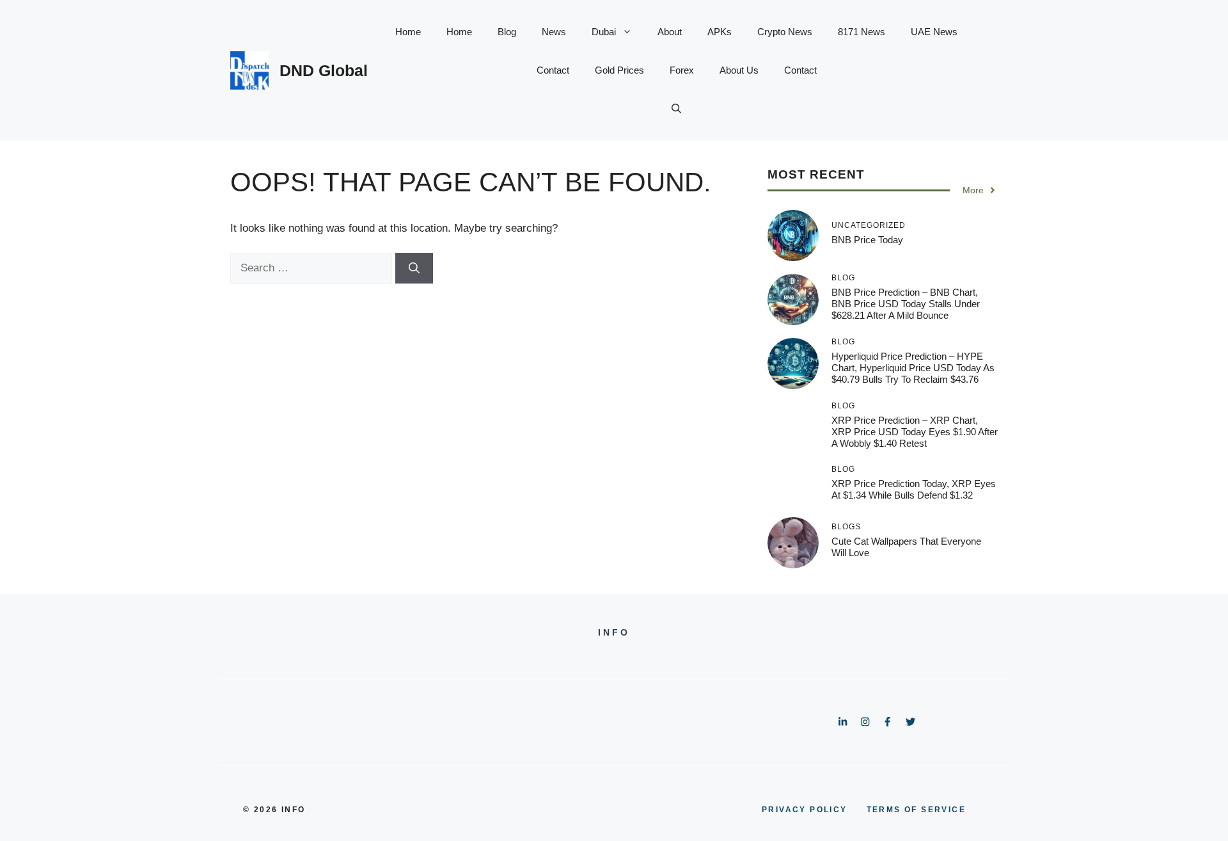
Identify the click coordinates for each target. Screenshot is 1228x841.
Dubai (604, 31)
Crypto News (784, 31)
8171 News (861, 31)
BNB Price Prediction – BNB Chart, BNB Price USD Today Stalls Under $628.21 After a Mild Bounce (905, 304)
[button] (676, 109)
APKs (719, 31)
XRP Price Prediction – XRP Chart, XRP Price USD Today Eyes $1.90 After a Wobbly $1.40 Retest (914, 432)
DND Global (323, 70)
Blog (507, 31)
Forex (682, 70)
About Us (739, 70)
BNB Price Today (867, 239)
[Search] (414, 268)
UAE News (934, 31)
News (554, 31)
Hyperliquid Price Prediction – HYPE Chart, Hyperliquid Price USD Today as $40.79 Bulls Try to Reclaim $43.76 (913, 368)
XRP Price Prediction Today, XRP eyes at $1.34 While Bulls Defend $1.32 (913, 489)
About (669, 31)
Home (408, 31)
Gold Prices (619, 70)
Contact (553, 70)
